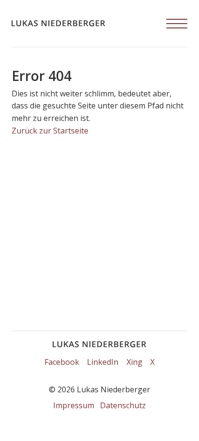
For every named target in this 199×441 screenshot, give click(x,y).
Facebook (61, 362)
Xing (134, 362)
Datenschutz (123, 405)
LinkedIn (102, 362)
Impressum (73, 405)
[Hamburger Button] (176, 23)
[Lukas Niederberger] (58, 23)
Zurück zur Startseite (50, 130)
